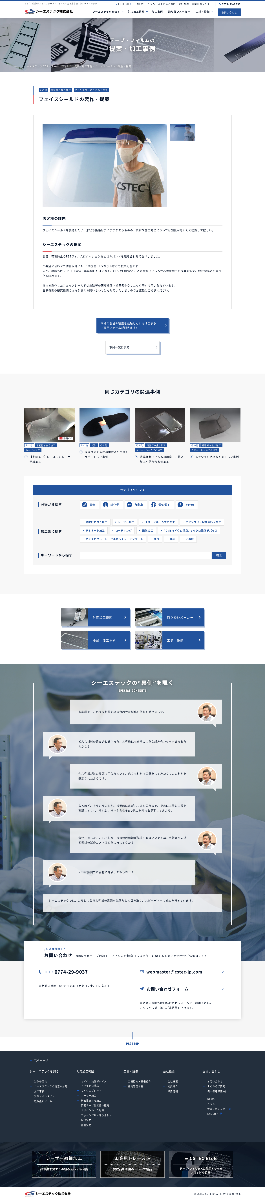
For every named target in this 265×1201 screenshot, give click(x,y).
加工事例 (157, 11)
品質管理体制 (135, 1086)
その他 (43, 90)
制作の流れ (40, 1081)
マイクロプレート (91, 1090)
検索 (219, 555)
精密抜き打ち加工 (91, 1100)
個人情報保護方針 (217, 1091)
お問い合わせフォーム (168, 989)
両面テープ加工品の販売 (95, 1105)
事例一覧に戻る (119, 347)
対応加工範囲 (136, 11)
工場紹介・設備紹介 (139, 1081)
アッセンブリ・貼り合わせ (96, 1115)
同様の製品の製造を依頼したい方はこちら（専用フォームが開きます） (128, 325)
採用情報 (173, 1091)
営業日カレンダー (202, 4)
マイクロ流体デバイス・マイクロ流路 (94, 1083)
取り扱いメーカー (179, 11)
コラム (151, 4)
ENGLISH (123, 4)
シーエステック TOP (36, 66)
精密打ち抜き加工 (61, 90)
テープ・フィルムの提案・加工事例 (71, 66)
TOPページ (41, 1060)
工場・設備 (203, 11)
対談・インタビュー (45, 1096)
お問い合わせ (229, 12)
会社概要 (184, 4)
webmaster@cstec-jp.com (174, 972)
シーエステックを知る (106, 11)
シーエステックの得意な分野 (51, 1086)
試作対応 (86, 1120)
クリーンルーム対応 (92, 1110)
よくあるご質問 (167, 4)
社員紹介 (173, 1086)
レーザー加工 (88, 1095)
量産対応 (86, 1125)
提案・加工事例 (104, 640)
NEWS (140, 4)
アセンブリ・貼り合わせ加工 (91, 90)
